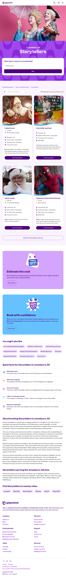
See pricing (11, 283)
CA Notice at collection (10, 566)
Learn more (11, 328)
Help (35, 532)
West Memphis (27, 491)
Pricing (5, 549)
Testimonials (7, 551)
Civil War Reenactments (53, 346)
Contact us (38, 534)
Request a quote (39, 524)
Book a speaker (8, 534)
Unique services (39, 549)
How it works (38, 519)
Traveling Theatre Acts (27, 356)
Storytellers (34, 87)
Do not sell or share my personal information (16, 568)
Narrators (58, 351)
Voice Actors (41, 356)
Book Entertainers (8, 87)
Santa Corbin (10, 198)
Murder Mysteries (46, 351)
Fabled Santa (10, 128)
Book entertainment (9, 532)
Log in (36, 537)
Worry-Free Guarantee (14, 321)
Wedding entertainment (11, 539)
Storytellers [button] (33, 51)
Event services (39, 546)
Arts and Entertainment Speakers (14, 346)
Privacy (10, 564)
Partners (6, 524)
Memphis (38, 491)
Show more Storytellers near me (33, 238)
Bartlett (46, 491)
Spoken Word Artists (10, 356)
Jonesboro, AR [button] (34, 47)
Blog (4, 522)
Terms (4, 564)
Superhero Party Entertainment (48, 198)
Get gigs (5, 546)
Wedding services (40, 551)
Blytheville (16, 491)
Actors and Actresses (22, 87)
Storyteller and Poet (44, 128)
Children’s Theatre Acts (35, 346)
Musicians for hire (9, 537)
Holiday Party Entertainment (28, 351)
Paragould (7, 491)
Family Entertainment (10, 351)
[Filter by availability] (15, 91)
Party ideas (38, 522)
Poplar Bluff (56, 491)
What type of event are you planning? (18, 61)
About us (6, 519)
